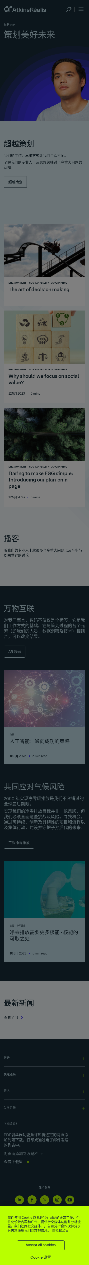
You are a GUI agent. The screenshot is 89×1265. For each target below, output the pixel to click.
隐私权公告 (60, 1230)
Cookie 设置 (40, 1258)
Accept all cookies (41, 1245)
